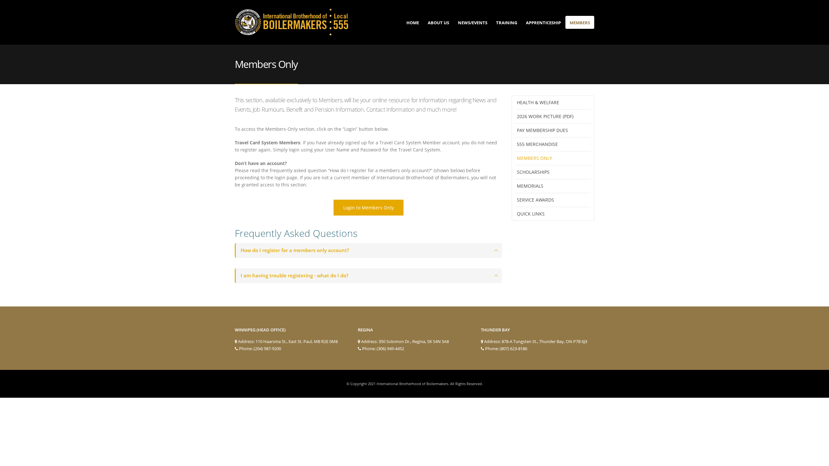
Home (412, 23)
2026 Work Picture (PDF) (545, 116)
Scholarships (533, 172)
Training (506, 23)
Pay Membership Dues (542, 130)
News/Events (472, 23)
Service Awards (535, 200)
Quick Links (531, 214)
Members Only (534, 158)
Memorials (530, 186)
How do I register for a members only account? (295, 250)
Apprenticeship (543, 23)
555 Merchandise (537, 144)
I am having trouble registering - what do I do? (294, 275)
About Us (438, 23)
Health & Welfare (538, 102)
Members (580, 23)
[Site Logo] (291, 22)
